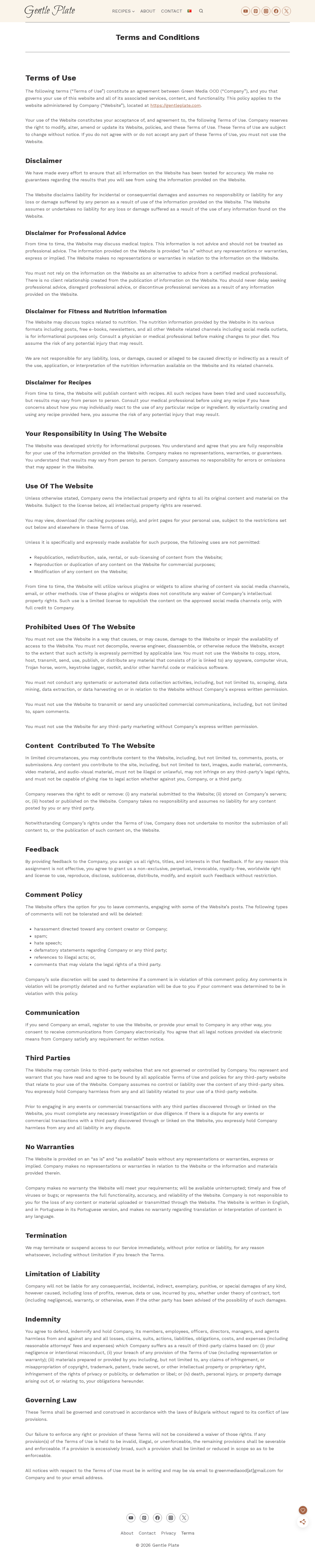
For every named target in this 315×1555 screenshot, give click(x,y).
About (148, 11)
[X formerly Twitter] (286, 11)
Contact (171, 11)
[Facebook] (276, 11)
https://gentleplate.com (175, 105)
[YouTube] (245, 11)
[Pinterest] (255, 11)
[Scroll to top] (302, 1547)
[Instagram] (266, 11)
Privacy (168, 1533)
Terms (187, 1533)
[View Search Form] (201, 11)
